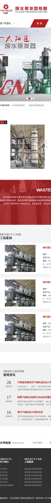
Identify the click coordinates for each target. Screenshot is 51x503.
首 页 (39, 23)
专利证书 (4, 482)
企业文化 (4, 472)
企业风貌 (4, 479)
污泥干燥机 (37, 443)
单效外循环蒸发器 (36, 105)
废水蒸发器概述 (6, 485)
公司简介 (4, 469)
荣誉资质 (4, 475)
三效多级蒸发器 (18, 105)
